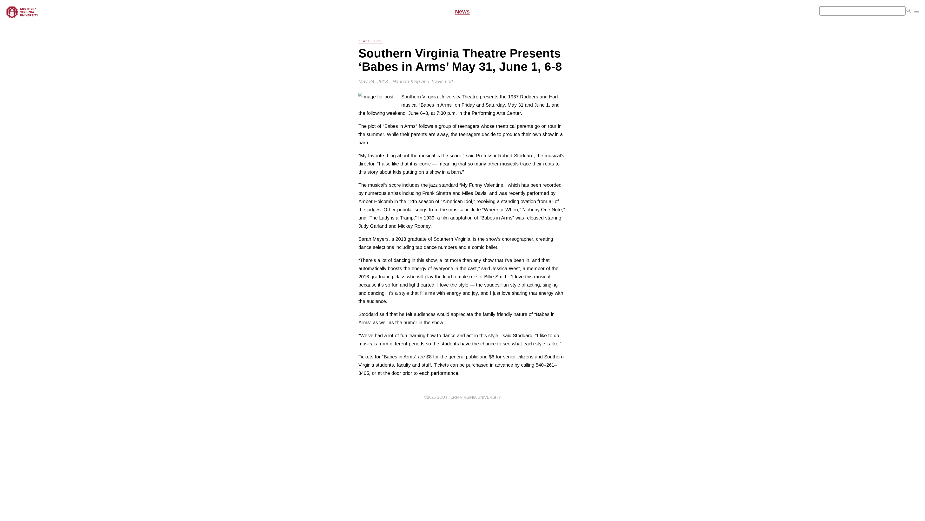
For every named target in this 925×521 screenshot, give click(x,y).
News (462, 12)
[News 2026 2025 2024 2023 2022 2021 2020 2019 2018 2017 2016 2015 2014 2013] (916, 12)
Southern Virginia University (469, 397)
